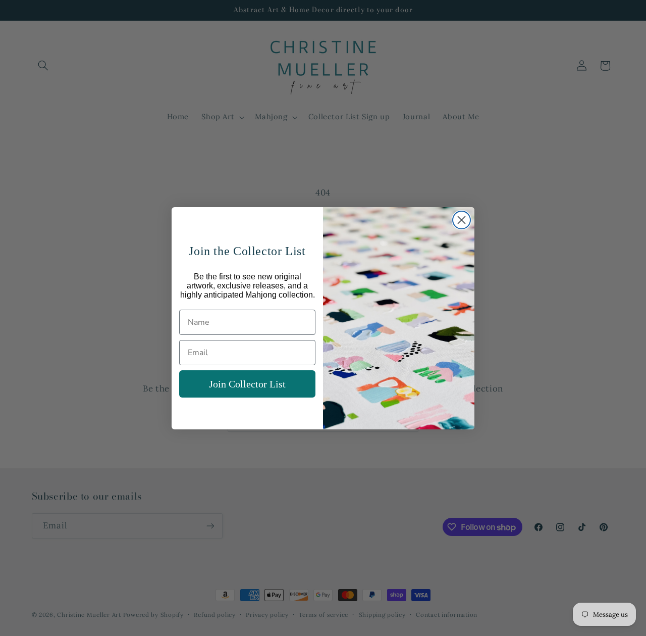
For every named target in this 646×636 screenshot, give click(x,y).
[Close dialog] (461, 220)
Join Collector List (247, 383)
